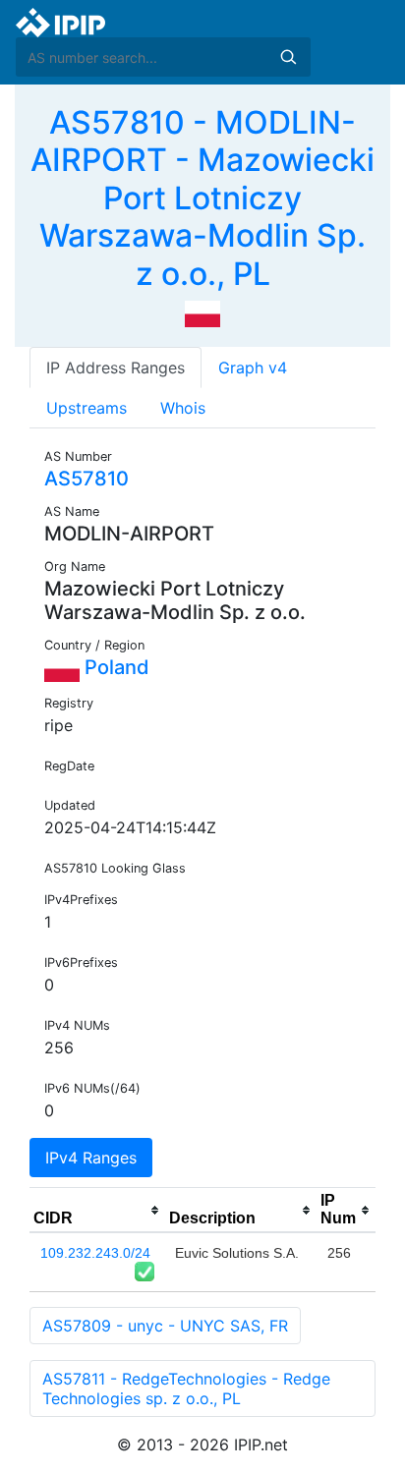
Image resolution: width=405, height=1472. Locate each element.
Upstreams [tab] (86, 408)
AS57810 (86, 478)
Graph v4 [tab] (252, 367)
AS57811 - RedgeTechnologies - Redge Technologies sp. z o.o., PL (186, 1388)
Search (288, 57)
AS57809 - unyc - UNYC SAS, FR (165, 1325)
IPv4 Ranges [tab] (91, 1157)
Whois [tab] (182, 408)
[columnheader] (97, 1210)
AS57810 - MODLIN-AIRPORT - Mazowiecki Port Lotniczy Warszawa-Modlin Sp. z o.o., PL (202, 198)
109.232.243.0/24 (95, 1253)
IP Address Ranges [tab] (115, 367)
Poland (114, 667)
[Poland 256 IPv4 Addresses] (202, 312)
